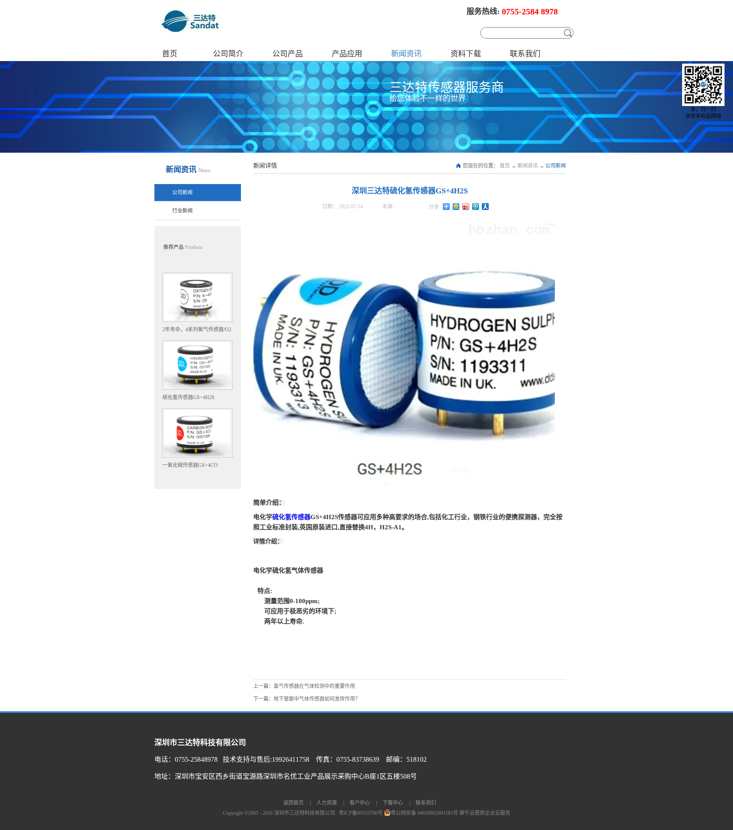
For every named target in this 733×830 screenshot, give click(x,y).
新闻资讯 (528, 166)
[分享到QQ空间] (456, 206)
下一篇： (306, 699)
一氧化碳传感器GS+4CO (190, 465)
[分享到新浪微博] (466, 206)
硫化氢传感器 (291, 517)
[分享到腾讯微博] (475, 206)
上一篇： (304, 686)
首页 (169, 54)
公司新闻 (556, 166)
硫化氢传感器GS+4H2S (188, 397)
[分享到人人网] (485, 206)
